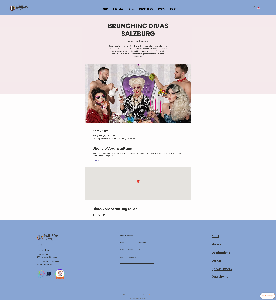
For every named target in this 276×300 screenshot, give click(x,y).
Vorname (123, 242)
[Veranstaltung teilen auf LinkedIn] (104, 215)
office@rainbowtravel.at (51, 261)
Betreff (141, 249)
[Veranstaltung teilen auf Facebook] (94, 215)
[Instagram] (42, 245)
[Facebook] (38, 245)
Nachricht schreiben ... (128, 257)
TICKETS (96, 161)
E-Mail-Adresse (126, 249)
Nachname (142, 242)
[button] (254, 7)
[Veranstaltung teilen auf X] (99, 215)
